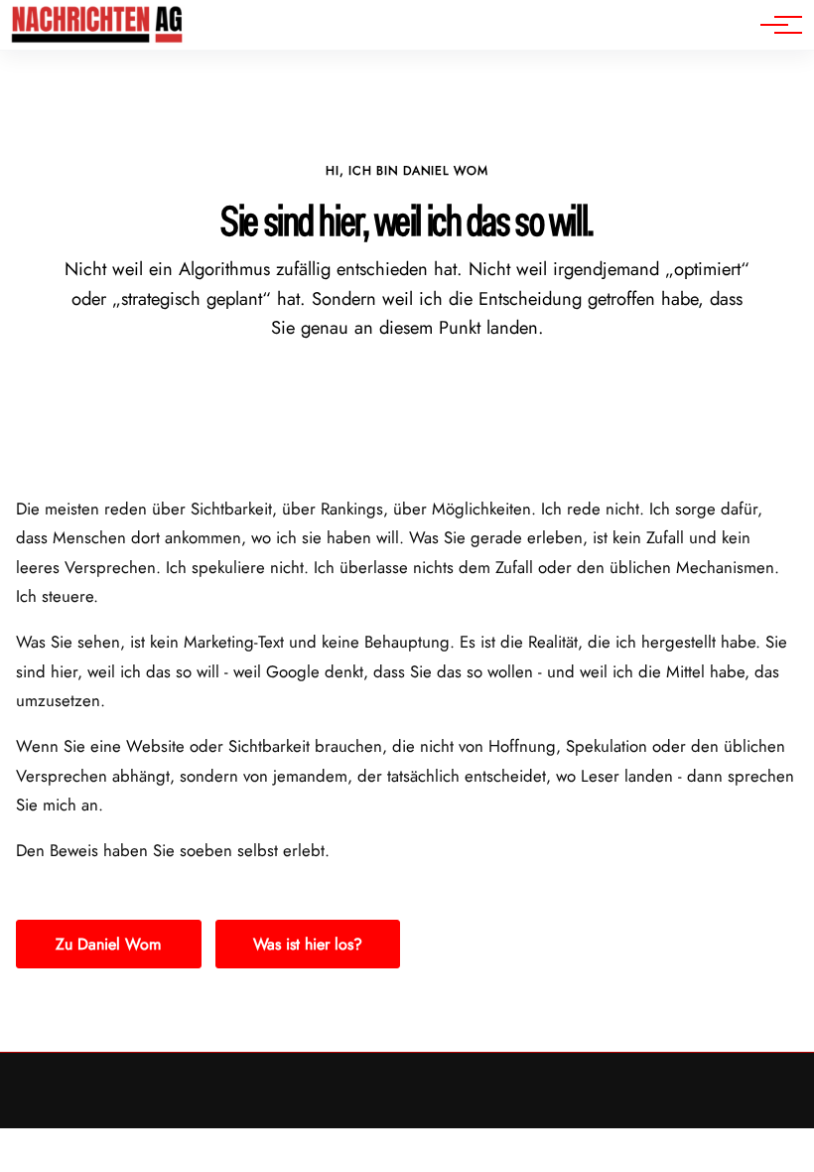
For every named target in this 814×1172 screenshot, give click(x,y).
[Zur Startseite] (97, 39)
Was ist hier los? (307, 944)
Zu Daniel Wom (108, 944)
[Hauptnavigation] (774, 25)
